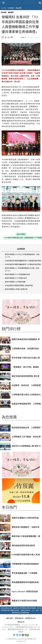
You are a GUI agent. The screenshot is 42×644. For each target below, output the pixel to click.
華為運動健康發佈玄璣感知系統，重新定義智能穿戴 (26, 582)
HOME (4, 8)
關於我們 (9, 618)
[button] (39, 2)
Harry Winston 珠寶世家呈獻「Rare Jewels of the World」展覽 (26, 591)
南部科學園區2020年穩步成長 (16, 278)
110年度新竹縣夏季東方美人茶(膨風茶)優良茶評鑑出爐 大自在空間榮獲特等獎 (26, 554)
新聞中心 (23, 37)
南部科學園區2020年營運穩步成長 (17, 274)
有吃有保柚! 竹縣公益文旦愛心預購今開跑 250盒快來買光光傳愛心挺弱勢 (26, 358)
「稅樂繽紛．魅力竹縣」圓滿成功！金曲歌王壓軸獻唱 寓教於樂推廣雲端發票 (25, 367)
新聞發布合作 (30, 618)
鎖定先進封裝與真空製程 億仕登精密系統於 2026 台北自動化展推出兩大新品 (26, 376)
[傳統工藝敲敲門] (21, 490)
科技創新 (11, 8)
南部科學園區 (21, 234)
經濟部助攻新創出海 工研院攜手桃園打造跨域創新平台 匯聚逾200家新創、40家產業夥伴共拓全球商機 (26, 427)
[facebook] (3, 38)
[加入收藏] (12, 38)
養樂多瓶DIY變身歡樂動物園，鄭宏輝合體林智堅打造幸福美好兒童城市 (26, 536)
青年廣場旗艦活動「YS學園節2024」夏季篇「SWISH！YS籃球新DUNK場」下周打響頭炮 (25, 573)
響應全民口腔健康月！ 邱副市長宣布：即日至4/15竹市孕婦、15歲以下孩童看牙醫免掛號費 (26, 527)
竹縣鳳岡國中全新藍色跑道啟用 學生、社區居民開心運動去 (25, 564)
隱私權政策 (19, 618)
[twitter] (6, 38)
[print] (9, 38)
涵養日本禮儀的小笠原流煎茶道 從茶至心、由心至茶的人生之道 (25, 518)
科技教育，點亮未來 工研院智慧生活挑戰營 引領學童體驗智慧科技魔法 (26, 385)
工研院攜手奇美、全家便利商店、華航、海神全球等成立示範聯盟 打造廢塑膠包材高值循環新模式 (26, 348)
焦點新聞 (18, 8)
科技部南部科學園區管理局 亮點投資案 (19, 285)
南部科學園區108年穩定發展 (15, 282)
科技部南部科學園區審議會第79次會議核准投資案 (23, 264)
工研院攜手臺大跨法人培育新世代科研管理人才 (26, 394)
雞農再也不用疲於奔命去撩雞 (24, 601)
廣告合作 (21, 622)
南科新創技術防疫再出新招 (23, 545)
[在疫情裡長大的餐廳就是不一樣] (21, 312)
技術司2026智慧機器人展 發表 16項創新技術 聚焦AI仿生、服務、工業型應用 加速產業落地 (26, 446)
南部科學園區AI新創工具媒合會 (16, 289)
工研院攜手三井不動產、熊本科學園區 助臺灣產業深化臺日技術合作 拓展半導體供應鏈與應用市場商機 (26, 437)
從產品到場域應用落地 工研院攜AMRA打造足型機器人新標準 (26, 404)
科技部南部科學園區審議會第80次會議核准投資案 (23, 261)
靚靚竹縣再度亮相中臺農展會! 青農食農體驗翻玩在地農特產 (26, 339)
